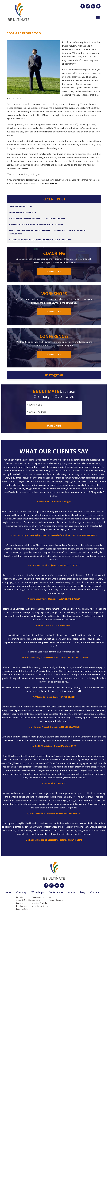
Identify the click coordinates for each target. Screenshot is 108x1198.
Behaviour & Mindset (40, 903)
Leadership (36, 900)
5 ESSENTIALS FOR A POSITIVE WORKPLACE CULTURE (36, 224)
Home (8, 892)
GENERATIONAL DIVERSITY (22, 212)
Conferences (56, 892)
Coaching (21, 892)
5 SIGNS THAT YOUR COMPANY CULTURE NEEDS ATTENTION (40, 239)
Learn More (54, 271)
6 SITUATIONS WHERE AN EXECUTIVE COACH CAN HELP (37, 218)
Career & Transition (24, 900)
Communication (38, 897)
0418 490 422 (51, 183)
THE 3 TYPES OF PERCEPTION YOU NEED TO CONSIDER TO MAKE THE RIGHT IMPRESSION (47, 232)
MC (50, 897)
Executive (20, 897)
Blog (82, 892)
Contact (94, 892)
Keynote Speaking (56, 900)
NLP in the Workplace (40, 906)
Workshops (38, 892)
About (71, 892)
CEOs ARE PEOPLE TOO (20, 206)
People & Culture (23, 909)
